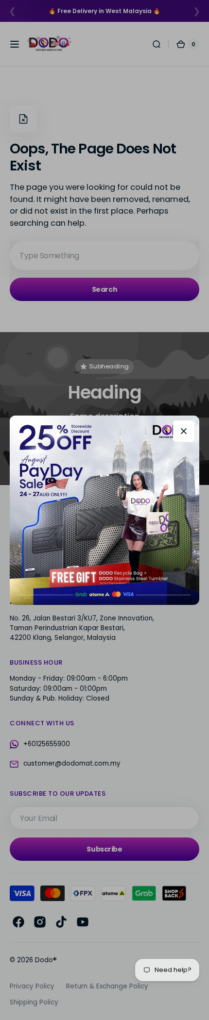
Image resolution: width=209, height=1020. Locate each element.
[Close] (183, 431)
